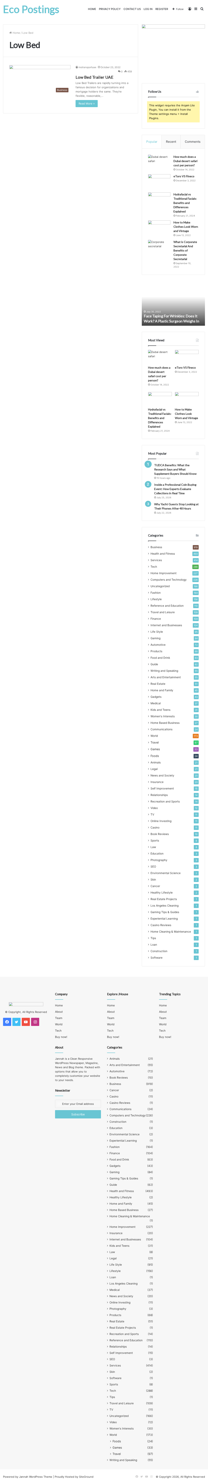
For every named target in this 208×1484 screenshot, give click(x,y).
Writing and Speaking (164, 670)
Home (92, 9)
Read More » (87, 103)
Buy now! (61, 1037)
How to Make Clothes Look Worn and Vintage (185, 227)
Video (154, 808)
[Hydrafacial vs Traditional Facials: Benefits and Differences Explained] (159, 200)
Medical (156, 703)
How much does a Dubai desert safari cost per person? (185, 161)
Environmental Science (166, 873)
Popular (151, 142)
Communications (161, 729)
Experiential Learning (164, 918)
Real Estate (158, 683)
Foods (155, 756)
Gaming (155, 638)
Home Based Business (165, 722)
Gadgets (156, 696)
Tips (153, 938)
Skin (153, 879)
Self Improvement (162, 788)
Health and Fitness (163, 553)
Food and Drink (160, 657)
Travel (155, 742)
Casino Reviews (161, 925)
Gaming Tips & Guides (165, 912)
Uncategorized (160, 586)
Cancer (155, 886)
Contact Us (132, 9)
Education (157, 853)
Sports (155, 840)
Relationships (159, 795)
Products (156, 651)
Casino (155, 827)
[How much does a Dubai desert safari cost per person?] (159, 162)
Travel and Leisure (163, 612)
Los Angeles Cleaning (165, 905)
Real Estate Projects (164, 899)
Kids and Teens (160, 709)
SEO (153, 866)
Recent (171, 142)
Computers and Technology (169, 579)
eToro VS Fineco (183, 176)
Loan (154, 944)
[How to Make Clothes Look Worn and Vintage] (159, 228)
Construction (159, 951)
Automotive (158, 644)
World (154, 735)
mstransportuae (87, 67)
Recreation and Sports (165, 801)
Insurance (157, 782)
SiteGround (86, 1476)
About (59, 1011)
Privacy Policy (110, 9)
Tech (154, 566)
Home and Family (162, 690)
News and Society (162, 775)
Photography (159, 860)
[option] (173, 303)
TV (152, 814)
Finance (156, 618)
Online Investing (161, 821)
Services (156, 560)
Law (153, 847)
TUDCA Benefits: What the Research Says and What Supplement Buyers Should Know (175, 469)
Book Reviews (160, 834)
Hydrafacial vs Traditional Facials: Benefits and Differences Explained (185, 203)
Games (155, 749)
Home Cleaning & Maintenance (171, 931)
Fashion (156, 592)
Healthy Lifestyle (162, 892)
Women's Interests (163, 716)
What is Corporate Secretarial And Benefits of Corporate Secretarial (185, 250)
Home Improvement (164, 573)
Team (58, 1018)
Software (156, 957)
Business (156, 547)
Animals (156, 762)
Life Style (157, 631)
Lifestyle (156, 599)
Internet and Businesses (166, 625)
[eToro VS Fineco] (159, 181)
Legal (154, 769)
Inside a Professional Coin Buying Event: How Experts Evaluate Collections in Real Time (175, 489)
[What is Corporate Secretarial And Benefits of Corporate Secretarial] (159, 247)
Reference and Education (167, 605)
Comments (192, 142)
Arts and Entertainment (166, 677)
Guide (154, 664)
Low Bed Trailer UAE (94, 77)
